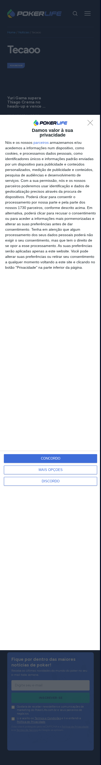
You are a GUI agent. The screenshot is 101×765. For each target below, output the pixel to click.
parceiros (41, 142)
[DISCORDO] (92, 124)
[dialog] (50, 382)
